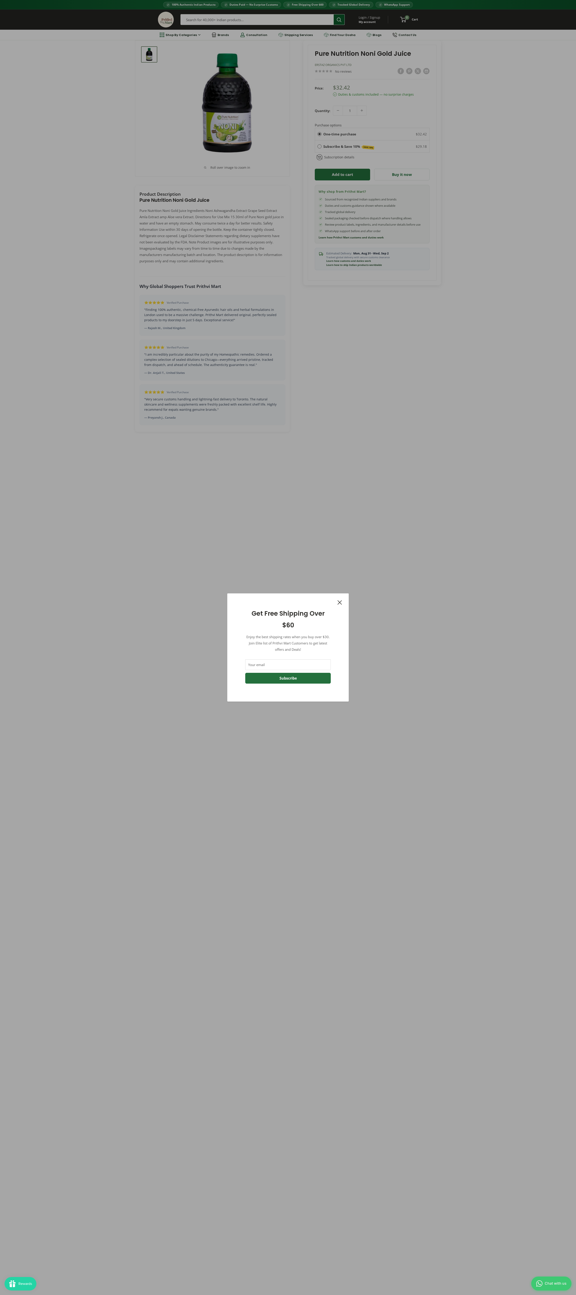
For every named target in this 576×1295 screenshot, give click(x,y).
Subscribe (288, 678)
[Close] (340, 602)
